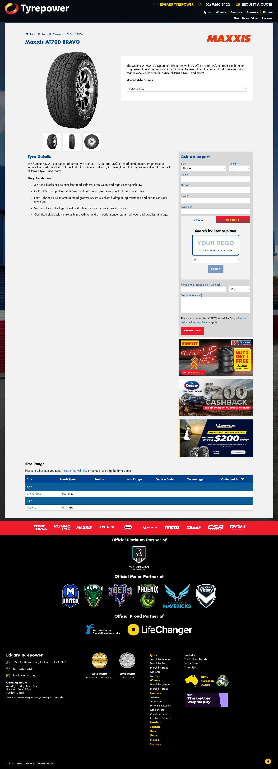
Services (236, 12)
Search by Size (158, 663)
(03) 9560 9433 (217, 4)
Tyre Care (155, 672)
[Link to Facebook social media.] (268, 761)
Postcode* (186, 207)
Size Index (189, 655)
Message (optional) (191, 295)
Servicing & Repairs (160, 705)
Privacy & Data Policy (25, 763)
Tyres (207, 12)
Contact (268, 12)
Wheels (221, 12)
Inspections (156, 701)
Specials (252, 12)
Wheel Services (158, 714)
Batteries (154, 697)
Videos (255, 18)
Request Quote (192, 330)
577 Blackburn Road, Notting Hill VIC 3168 (40, 662)
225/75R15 (34, 494)
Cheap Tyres (190, 667)
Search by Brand (159, 667)
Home (31, 34)
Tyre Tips (154, 676)
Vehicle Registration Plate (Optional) (201, 284)
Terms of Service (201, 322)
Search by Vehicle (160, 659)
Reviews (267, 18)
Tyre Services (157, 709)
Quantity (233, 163)
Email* (185, 196)
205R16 (31, 507)
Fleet (237, 18)
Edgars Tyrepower (176, 4)
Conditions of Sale (45, 763)
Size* (184, 163)
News (245, 18)
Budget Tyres (191, 663)
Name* (185, 174)
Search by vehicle (75, 471)
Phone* (185, 185)
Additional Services (160, 718)
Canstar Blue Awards (195, 659)
